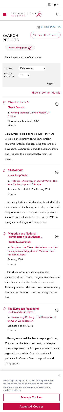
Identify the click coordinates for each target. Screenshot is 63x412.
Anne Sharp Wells (17, 175)
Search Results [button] (11, 37)
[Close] (59, 375)
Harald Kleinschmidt (19, 241)
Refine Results (50, 27)
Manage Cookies (31, 397)
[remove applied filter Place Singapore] (30, 48)
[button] (4, 102)
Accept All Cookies (31, 406)
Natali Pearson (16, 107)
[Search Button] (58, 14)
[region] (31, 391)
